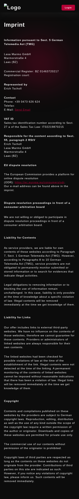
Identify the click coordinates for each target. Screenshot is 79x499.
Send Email (22, 109)
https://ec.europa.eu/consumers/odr (39, 182)
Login (68, 7)
